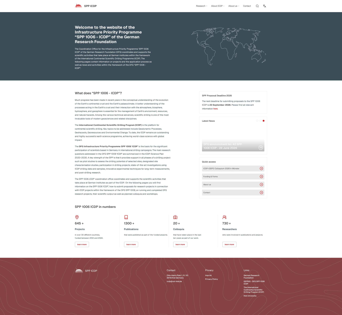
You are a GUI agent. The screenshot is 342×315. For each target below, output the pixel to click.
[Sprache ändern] (264, 6)
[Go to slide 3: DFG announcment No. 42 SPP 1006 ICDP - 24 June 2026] (263, 120)
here (215, 108)
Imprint (208, 275)
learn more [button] (82, 244)
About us (207, 184)
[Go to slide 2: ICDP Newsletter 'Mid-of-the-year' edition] (260, 120)
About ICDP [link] (217, 6)
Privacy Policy (211, 279)
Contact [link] (247, 6)
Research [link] (200, 6)
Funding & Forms (210, 176)
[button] (257, 6)
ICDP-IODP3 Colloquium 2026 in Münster (221, 168)
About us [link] (232, 6)
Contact (206, 192)
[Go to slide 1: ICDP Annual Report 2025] (257, 120)
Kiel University (250, 296)
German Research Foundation (251, 276)
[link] (86, 6)
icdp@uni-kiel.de (174, 281)
